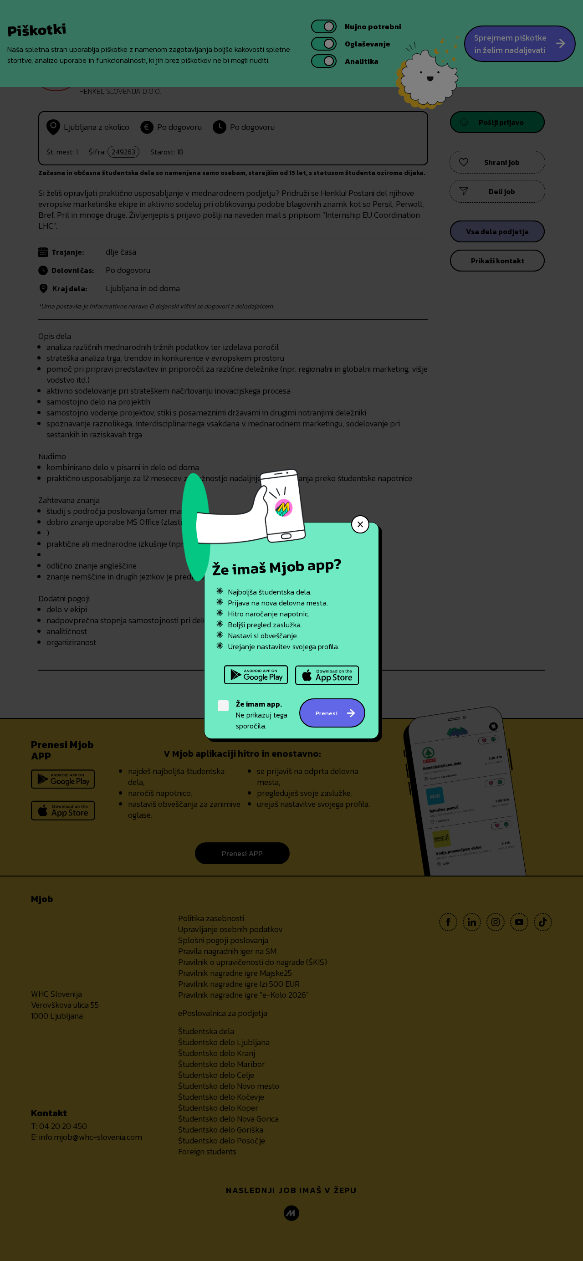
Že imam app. (259, 703)
